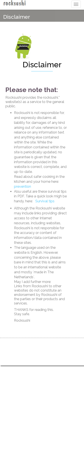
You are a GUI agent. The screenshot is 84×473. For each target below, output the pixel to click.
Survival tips (44, 201)
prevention (22, 186)
